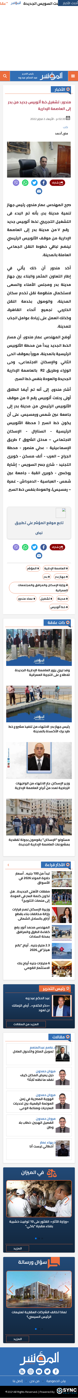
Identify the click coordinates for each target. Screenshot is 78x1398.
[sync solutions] (67, 1392)
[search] (5, 76)
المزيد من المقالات (26, 1024)
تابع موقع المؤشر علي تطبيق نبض (39, 527)
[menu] (73, 76)
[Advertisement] (39, 39)
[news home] (39, 1358)
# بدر (47, 576)
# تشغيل (46, 598)
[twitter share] (34, 183)
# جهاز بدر (61, 576)
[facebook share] (43, 183)
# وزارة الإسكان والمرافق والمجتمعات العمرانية (43, 587)
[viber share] (16, 183)
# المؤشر (33, 568)
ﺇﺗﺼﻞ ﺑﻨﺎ (18, 1381)
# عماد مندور (26, 598)
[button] (42, 1238)
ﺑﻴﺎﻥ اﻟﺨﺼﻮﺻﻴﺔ (56, 1381)
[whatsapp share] (25, 183)
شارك (55, 182)
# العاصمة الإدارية (56, 568)
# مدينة (62, 598)
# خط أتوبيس (59, 607)
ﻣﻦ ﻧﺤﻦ (34, 1381)
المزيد (17, 1248)
